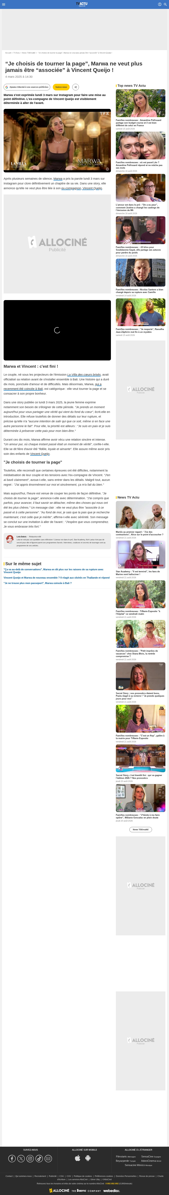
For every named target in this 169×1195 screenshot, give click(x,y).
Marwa (57, 178)
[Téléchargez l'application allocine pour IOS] (79, 1157)
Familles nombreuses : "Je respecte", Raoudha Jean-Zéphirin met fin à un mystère (140, 330)
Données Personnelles (126, 1176)
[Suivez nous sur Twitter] (21, 1158)
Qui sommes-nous (23, 1176)
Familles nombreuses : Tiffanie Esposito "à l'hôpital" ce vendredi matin (138, 612)
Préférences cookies (104, 1176)
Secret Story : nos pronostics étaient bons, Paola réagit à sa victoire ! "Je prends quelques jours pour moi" (140, 696)
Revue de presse (147, 1176)
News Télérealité (28, 53)
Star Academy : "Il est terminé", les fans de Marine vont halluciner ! (138, 572)
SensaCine (147, 1156)
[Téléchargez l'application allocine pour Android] (89, 1157)
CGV (69, 1176)
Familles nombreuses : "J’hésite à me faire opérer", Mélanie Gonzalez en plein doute (138, 816)
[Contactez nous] (49, 1158)
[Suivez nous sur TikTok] (39, 1158)
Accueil (8, 53)
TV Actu (16, 53)
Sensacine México (135, 1165)
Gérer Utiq (95, 1179)
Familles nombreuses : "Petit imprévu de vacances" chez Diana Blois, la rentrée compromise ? (137, 654)
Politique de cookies (83, 1176)
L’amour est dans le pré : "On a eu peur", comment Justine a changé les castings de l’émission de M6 (137, 207)
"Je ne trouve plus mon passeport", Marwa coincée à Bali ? (38, 583)
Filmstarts (121, 1156)
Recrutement (40, 1176)
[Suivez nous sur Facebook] (12, 1158)
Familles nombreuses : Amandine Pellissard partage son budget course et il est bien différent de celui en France (138, 123)
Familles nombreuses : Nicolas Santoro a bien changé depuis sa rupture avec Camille (139, 290)
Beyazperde (122, 1160)
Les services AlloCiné (78, 1179)
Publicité (53, 1176)
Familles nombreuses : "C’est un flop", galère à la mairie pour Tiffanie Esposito (140, 737)
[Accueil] (81, 4)
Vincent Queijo (40, 453)
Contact (9, 1176)
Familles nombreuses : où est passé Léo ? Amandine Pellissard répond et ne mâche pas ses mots (139, 165)
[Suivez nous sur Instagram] (30, 1158)
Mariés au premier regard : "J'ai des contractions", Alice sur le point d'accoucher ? (139, 533)
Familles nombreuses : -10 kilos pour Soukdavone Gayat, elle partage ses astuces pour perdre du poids (138, 250)
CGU (61, 1176)
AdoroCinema (148, 1160)
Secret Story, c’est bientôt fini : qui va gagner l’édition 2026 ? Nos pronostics (139, 776)
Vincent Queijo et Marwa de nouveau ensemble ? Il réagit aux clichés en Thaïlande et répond (57, 577)
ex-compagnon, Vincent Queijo (81, 188)
